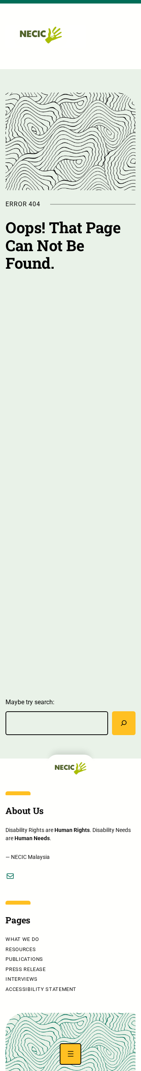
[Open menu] (70, 1054)
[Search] (124, 723)
